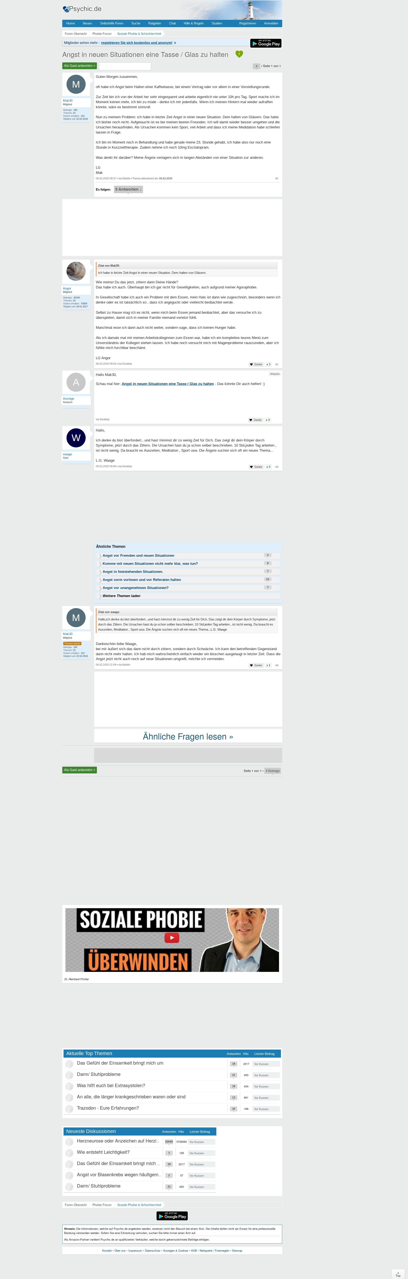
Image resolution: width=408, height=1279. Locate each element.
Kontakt (107, 1250)
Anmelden (271, 23)
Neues (87, 23)
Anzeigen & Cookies (175, 1250)
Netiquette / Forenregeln (214, 1250)
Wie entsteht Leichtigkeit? (103, 1151)
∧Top (398, 1274)
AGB (194, 1250)
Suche (135, 23)
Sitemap (237, 1250)
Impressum (135, 1250)
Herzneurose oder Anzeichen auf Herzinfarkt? (123, 1140)
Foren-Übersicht (76, 1205)
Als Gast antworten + (79, 65)
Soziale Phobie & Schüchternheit (139, 1205)
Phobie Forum (102, 1205)
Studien (217, 23)
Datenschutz (152, 1250)
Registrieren (247, 23)
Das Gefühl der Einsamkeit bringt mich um (120, 1062)
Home (70, 23)
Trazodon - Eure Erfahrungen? (108, 1107)
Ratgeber (154, 23)
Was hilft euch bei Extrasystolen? (111, 1085)
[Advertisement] (188, 698)
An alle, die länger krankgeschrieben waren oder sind (131, 1096)
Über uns (120, 1250)
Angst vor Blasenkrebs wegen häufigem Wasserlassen (132, 1174)
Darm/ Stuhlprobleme (98, 1074)
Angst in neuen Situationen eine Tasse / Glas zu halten (145, 54)
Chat (172, 23)
